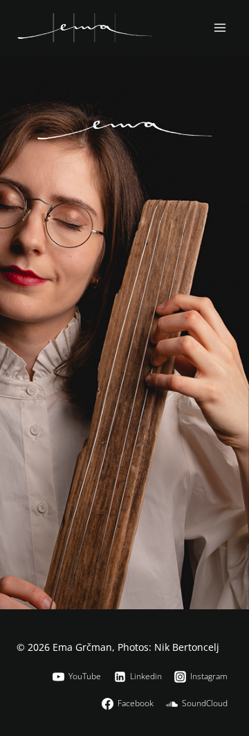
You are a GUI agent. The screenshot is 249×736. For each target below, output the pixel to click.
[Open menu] (219, 27)
